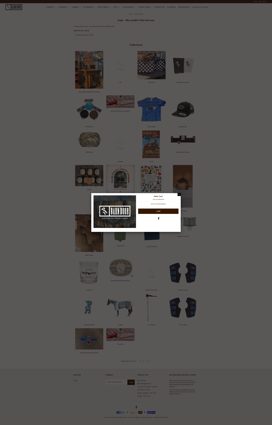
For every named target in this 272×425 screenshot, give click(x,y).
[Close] (179, 194)
